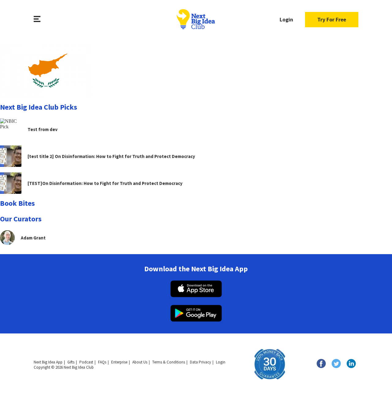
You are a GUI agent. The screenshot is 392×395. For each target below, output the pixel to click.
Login (286, 19)
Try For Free (331, 19)
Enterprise (119, 362)
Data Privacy (200, 362)
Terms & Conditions (168, 362)
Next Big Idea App (48, 362)
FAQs (102, 362)
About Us (139, 362)
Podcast (86, 362)
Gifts (70, 362)
